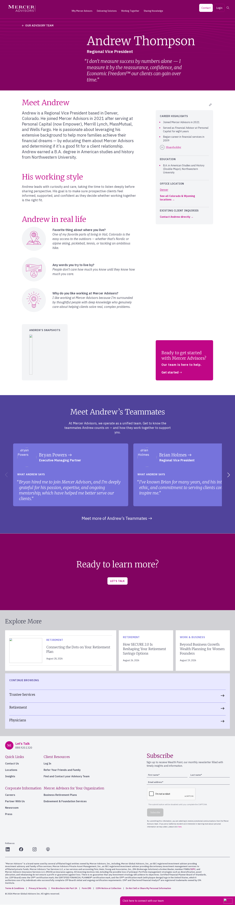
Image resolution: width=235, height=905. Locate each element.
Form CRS (86, 888)
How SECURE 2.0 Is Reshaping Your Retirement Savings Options (144, 648)
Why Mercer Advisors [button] (82, 10)
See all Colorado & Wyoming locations (177, 197)
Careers (10, 794)
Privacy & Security (38, 888)
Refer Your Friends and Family (62, 769)
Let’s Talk (117, 581)
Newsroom (12, 807)
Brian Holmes (173, 455)
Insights (10, 776)
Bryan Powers (53, 455)
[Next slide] (229, 475)
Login (219, 7)
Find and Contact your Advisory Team (67, 776)
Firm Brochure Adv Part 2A (64, 888)
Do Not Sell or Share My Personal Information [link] (148, 888)
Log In (47, 763)
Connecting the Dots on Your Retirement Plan (78, 649)
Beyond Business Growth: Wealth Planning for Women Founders (202, 648)
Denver (164, 189)
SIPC (193, 869)
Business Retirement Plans (60, 794)
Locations (11, 769)
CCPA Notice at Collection (108, 888)
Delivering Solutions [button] (107, 10)
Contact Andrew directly (175, 216)
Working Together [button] (130, 10)
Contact (206, 7)
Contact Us (12, 763)
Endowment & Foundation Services (65, 801)
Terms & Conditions (14, 888)
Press (8, 814)
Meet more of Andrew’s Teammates (114, 518)
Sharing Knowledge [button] (153, 10)
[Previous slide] (6, 475)
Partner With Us (15, 801)
